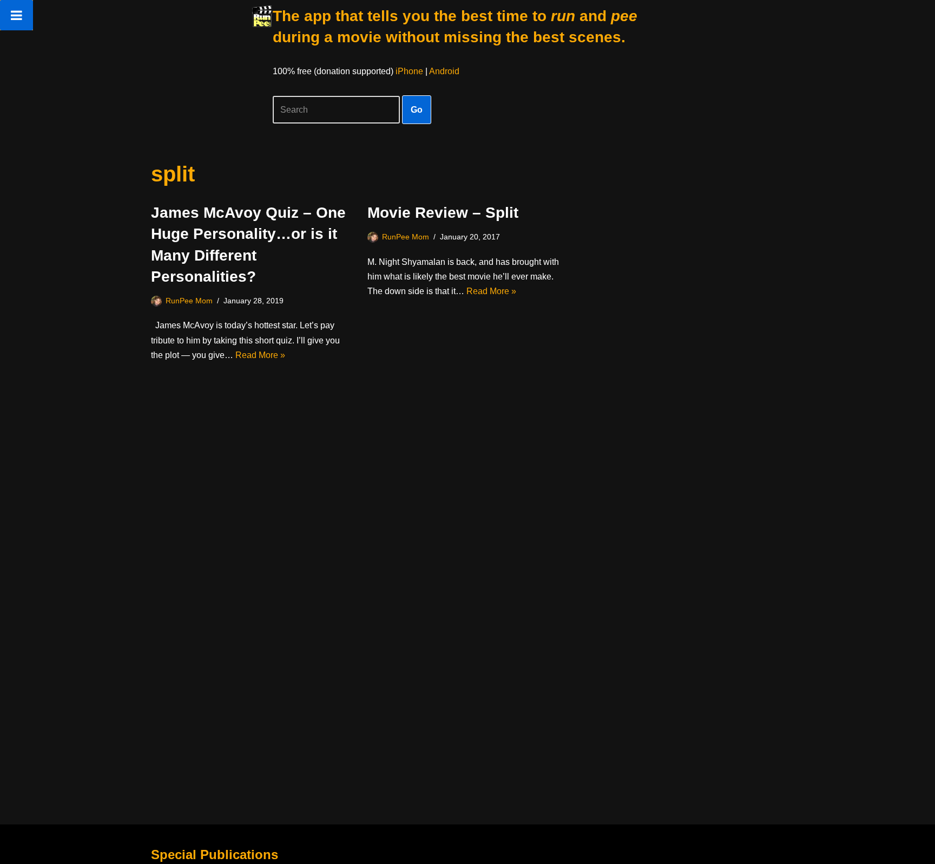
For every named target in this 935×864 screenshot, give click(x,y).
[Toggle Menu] (16, 15)
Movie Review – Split (442, 212)
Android (444, 71)
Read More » (260, 355)
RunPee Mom (189, 300)
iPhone (409, 71)
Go (417, 109)
